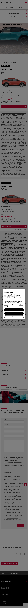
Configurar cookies (13, 316)
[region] (14, 304)
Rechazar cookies (14, 313)
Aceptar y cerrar (14, 309)
